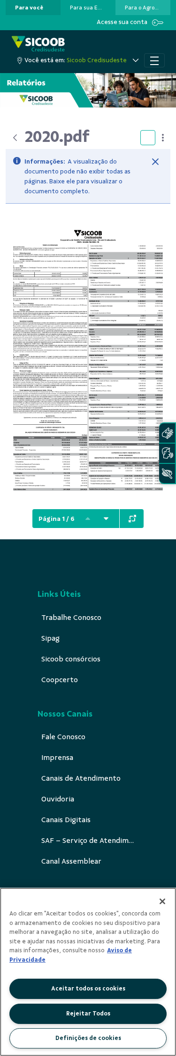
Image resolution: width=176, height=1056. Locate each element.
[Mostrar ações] (162, 137)
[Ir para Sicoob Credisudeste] (38, 44)
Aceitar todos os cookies (88, 988)
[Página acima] (87, 518)
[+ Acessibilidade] (167, 473)
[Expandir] (132, 518)
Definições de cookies (88, 1038)
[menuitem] (29, 7)
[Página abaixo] (106, 518)
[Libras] (167, 433)
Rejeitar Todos (88, 1013)
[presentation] (33, 7)
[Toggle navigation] (154, 60)
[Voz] (167, 453)
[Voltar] (15, 137)
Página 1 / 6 (56, 518)
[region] (88, 972)
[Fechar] (155, 161)
